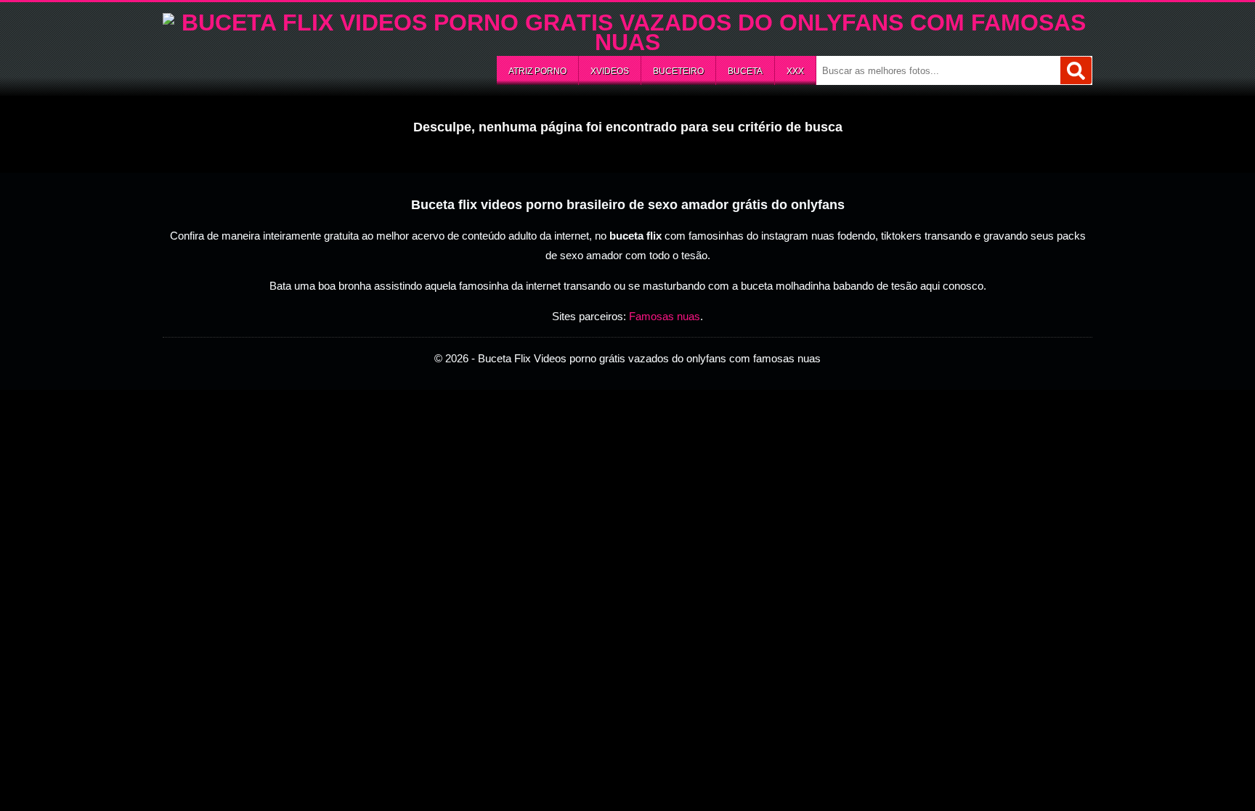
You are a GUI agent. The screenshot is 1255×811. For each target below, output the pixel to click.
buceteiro (678, 71)
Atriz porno (537, 71)
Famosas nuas (664, 316)
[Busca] (1076, 70)
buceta (745, 71)
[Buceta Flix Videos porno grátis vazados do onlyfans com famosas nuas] (627, 42)
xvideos (609, 71)
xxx (795, 71)
